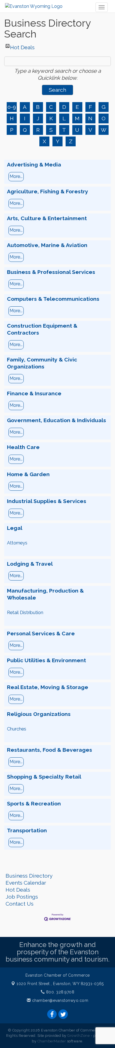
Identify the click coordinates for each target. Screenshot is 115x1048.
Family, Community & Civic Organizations (42, 363)
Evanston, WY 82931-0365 (60, 983)
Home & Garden (28, 474)
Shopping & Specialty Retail (44, 777)
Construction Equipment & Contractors (42, 329)
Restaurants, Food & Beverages (49, 750)
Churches (16, 729)
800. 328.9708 (59, 992)
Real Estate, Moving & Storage (47, 687)
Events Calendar (26, 883)
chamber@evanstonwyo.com (60, 1000)
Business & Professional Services (51, 272)
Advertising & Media (34, 164)
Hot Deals (22, 46)
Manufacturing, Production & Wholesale (45, 594)
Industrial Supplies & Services (46, 501)
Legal (14, 528)
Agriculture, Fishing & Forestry (47, 191)
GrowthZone (78, 1035)
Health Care (23, 447)
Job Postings (22, 897)
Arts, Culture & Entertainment (47, 218)
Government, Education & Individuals (56, 420)
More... (16, 176)
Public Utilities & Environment (46, 660)
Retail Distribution (25, 612)
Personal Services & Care (41, 633)
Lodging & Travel (30, 564)
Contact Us (19, 904)
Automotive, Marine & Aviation (47, 245)
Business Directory (29, 876)
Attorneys (17, 543)
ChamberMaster (51, 1041)
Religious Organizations (39, 714)
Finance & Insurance (34, 393)
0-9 (12, 107)
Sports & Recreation (34, 803)
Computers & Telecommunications (53, 299)
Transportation (27, 830)
